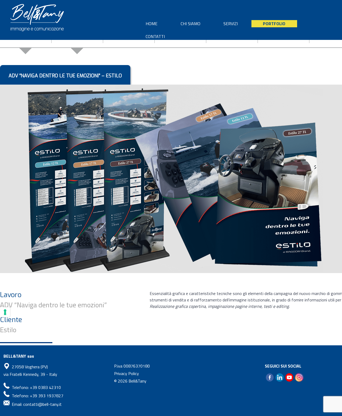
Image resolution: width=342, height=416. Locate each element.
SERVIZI (230, 23)
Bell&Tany (137, 381)
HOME (151, 23)
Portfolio (274, 23)
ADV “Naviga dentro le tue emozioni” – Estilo (65, 76)
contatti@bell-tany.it (42, 404)
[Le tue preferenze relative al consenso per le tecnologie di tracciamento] (5, 312)
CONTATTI (155, 36)
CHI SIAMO (190, 23)
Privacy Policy (126, 373)
